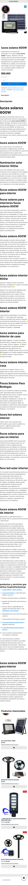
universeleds (13, 1)
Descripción (5, 95)
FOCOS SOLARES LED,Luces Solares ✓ (10, 744)
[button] (25, 6)
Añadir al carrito (14, 83)
